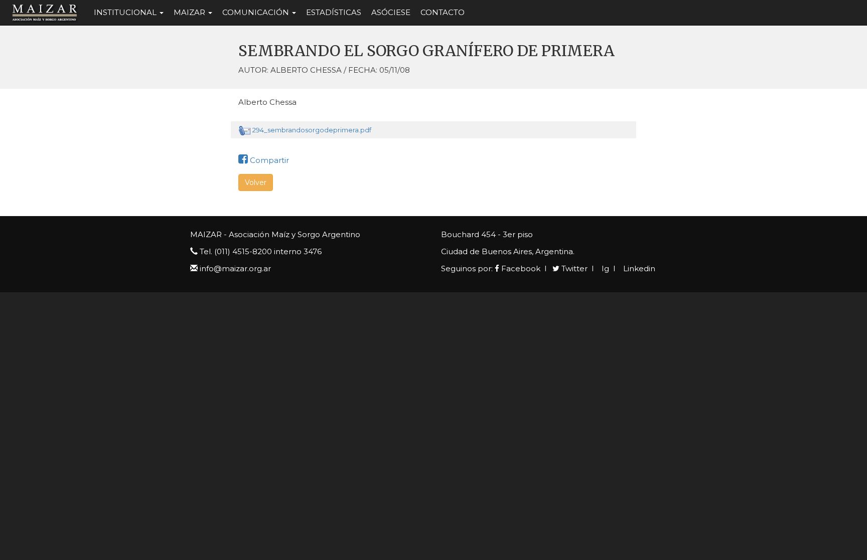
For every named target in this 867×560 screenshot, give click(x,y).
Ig (604, 268)
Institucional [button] (126, 12)
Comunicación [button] (256, 12)
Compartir (268, 160)
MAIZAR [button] (190, 12)
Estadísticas (333, 12)
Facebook (519, 268)
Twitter (573, 268)
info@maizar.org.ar (235, 268)
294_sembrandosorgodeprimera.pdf (311, 130)
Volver (255, 182)
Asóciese (390, 12)
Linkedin (638, 268)
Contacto (442, 12)
